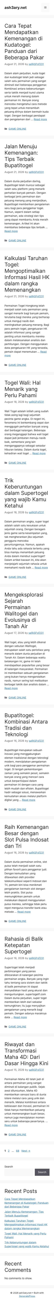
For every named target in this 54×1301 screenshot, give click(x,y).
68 (18, 1150)
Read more (40, 119)
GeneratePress (27, 1296)
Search (8, 1166)
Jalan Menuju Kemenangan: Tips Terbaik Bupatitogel (21, 155)
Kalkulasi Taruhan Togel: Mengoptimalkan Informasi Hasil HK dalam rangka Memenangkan (27, 274)
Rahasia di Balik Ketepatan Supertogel (23, 945)
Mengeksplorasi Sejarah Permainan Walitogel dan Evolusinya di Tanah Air (23, 610)
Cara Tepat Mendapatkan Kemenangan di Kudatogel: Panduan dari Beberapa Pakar (24, 42)
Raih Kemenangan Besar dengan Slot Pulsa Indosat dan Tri (26, 836)
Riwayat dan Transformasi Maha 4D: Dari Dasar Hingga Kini (26, 1053)
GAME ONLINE (17, 128)
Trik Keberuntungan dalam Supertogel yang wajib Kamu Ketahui (26, 493)
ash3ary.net (15, 7)
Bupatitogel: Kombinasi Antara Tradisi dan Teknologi (26, 724)
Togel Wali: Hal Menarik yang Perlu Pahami (22, 388)
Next (25, 1150)
